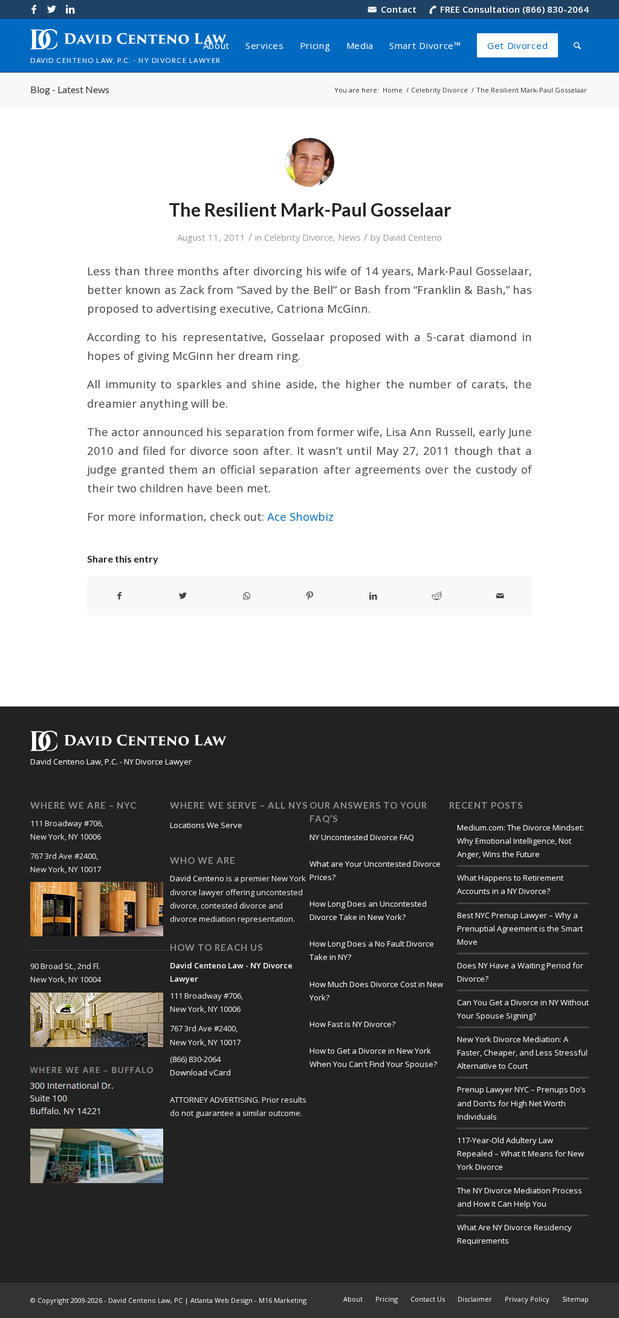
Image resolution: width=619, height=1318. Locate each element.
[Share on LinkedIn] (373, 596)
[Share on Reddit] (436, 596)
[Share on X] (183, 596)
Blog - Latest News (69, 89)
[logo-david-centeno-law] (128, 45)
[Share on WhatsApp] (246, 596)
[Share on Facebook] (119, 596)
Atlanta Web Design (221, 1300)
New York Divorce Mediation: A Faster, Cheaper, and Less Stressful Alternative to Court (522, 1052)
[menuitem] (392, 9)
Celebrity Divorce (298, 237)
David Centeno (412, 237)
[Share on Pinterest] (310, 596)
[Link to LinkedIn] (70, 9)
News (349, 237)
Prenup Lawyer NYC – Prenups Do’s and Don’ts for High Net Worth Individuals (521, 1102)
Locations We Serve (206, 825)
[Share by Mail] (499, 596)
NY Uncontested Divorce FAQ (362, 837)
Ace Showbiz (300, 516)
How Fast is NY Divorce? (352, 1024)
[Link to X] (51, 9)
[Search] (577, 45)
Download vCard (200, 1072)
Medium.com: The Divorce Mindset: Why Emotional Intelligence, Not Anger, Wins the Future (520, 841)
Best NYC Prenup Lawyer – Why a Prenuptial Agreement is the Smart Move (520, 928)
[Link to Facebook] (33, 9)
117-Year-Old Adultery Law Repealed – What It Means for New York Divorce (520, 1153)
